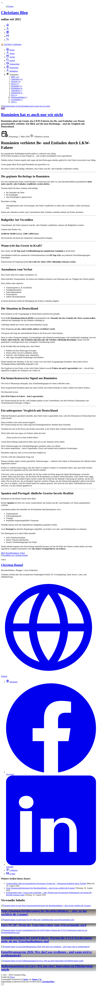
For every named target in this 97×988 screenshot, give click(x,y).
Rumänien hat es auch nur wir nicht (32, 114)
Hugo (12, 977)
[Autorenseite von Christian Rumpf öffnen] (14, 555)
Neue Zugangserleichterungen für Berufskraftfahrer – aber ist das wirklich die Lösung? (40, 888)
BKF (3, 108)
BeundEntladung (12, 553)
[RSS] (7, 40)
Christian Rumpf (12, 565)
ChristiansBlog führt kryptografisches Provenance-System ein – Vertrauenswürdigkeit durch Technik (46, 883)
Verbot (22, 553)
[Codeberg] (7, 26)
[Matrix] (7, 36)
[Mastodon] (7, 33)
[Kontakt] (7, 29)
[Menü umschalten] (2, 2)
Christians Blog (14, 12)
